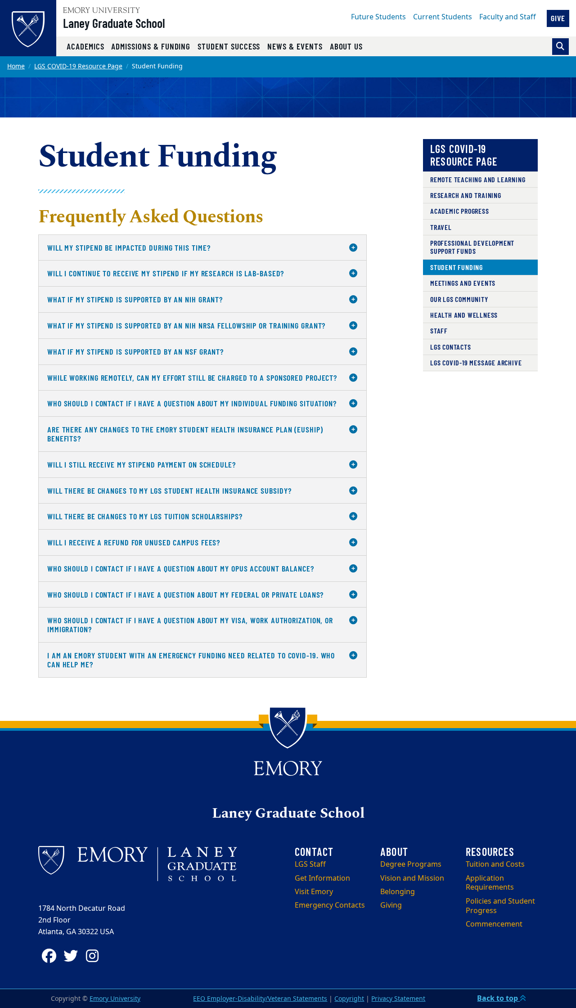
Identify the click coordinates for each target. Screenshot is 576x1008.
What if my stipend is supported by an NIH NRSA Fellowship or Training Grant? (186, 325)
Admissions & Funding (150, 46)
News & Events (294, 46)
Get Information (322, 878)
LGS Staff (310, 864)
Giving (391, 905)
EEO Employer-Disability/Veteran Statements (260, 999)
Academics (85, 46)
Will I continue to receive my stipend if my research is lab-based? (165, 273)
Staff (439, 330)
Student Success (229, 46)
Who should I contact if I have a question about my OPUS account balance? (180, 568)
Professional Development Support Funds (472, 246)
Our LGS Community (459, 299)
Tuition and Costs (495, 864)
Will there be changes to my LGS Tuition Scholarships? (145, 516)
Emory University (115, 999)
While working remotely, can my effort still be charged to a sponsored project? (192, 377)
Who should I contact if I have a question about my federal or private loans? (185, 594)
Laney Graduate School (114, 23)
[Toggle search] (560, 46)
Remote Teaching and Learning (477, 179)
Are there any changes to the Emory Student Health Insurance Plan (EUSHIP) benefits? (185, 433)
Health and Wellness (464, 314)
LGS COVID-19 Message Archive (476, 362)
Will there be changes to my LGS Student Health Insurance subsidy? (169, 490)
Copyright (349, 999)
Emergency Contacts (330, 905)
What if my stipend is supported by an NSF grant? (135, 351)
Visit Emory (314, 891)
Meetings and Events (462, 283)
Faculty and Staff (507, 17)
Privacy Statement (398, 999)
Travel (441, 227)
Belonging (397, 891)
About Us (346, 46)
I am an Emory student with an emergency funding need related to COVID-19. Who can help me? (191, 659)
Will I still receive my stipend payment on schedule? (141, 464)
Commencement (494, 924)
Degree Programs (410, 864)
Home (16, 66)
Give (558, 18)
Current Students (442, 17)
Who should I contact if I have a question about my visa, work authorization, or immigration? (190, 624)
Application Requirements (490, 883)
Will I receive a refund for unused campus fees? (133, 542)
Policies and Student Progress (500, 906)
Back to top (498, 998)
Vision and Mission (412, 878)
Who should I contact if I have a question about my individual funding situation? (192, 403)
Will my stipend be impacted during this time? (129, 247)
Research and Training (465, 195)
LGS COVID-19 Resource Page (78, 66)
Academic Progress (459, 211)
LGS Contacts (450, 346)
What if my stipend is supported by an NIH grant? (135, 299)
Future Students (378, 17)
